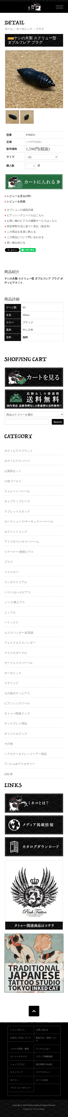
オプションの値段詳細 (20, 209)
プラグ (40, 29)
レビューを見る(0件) (19, 196)
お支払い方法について (20, 1038)
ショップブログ (17, 1064)
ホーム (9, 29)
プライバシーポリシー (20, 1088)
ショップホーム (17, 1030)
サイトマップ (16, 1072)
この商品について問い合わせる (25, 237)
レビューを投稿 (16, 201)
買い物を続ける (16, 242)
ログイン (14, 1080)
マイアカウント (43, 1072)
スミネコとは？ (43, 1049)
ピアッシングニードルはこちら (25, 215)
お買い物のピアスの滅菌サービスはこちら (32, 220)
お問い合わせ (42, 1030)
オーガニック (24, 29)
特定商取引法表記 (44, 1064)
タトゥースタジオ (18, 1056)
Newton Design (39, 1109)
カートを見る (42, 1080)
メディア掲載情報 (44, 1056)
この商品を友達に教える (21, 231)
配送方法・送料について (46, 1039)
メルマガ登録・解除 (19, 1049)
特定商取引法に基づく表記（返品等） (29, 226)
